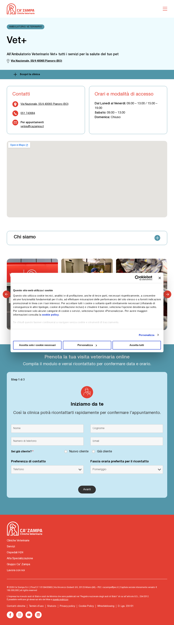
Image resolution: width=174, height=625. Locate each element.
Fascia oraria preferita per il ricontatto (119, 461)
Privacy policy (67, 606)
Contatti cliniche (16, 606)
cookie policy (50, 314)
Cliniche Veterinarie (18, 541)
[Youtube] (28, 614)
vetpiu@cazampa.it (32, 126)
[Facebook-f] (10, 614)
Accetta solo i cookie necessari (37, 345)
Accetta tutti (136, 345)
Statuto (51, 606)
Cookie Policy (86, 606)
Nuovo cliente (79, 451)
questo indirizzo (60, 600)
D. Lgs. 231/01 (126, 606)
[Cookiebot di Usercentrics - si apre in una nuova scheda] (137, 278)
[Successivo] (167, 294)
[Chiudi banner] (160, 278)
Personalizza (146, 334)
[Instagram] (19, 614)
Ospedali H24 (15, 552)
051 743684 (28, 113)
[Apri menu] (165, 9)
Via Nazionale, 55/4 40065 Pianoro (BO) (44, 104)
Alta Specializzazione (20, 558)
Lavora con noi (16, 570)
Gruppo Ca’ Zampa (18, 564)
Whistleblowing (105, 606)
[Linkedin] (38, 614)
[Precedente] (6, 294)
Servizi (11, 546)
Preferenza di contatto (28, 461)
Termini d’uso (36, 606)
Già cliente (104, 451)
